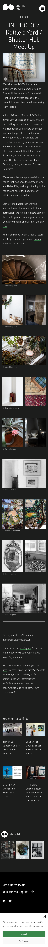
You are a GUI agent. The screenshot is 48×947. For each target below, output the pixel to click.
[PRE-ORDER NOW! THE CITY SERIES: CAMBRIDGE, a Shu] (37, 850)
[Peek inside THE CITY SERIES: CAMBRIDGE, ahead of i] (8, 850)
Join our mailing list (15, 891)
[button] (44, 916)
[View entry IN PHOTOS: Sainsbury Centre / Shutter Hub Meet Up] (12, 729)
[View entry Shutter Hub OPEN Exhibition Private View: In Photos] (36, 729)
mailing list (25, 648)
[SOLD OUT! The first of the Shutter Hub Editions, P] (22, 850)
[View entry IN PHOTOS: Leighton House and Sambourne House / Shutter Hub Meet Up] (36, 772)
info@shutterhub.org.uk (17, 639)
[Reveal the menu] (42, 8)
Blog (24, 17)
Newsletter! (19, 243)
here (5, 226)
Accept (24, 933)
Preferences (24, 940)
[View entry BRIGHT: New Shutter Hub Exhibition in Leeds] (12, 772)
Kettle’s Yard (20, 84)
